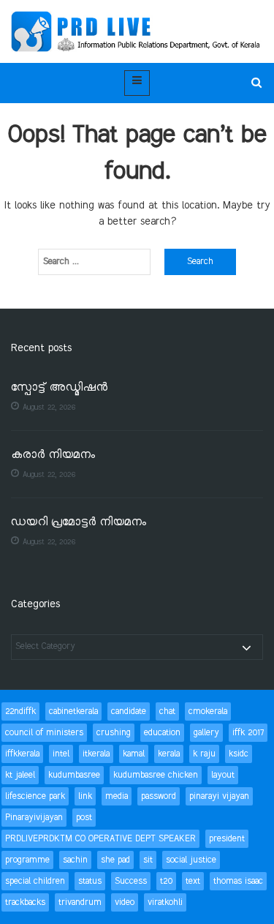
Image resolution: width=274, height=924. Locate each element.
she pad (115, 859)
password (158, 796)
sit (148, 859)
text (193, 881)
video (124, 902)
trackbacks (25, 902)
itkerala (96, 753)
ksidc (238, 753)
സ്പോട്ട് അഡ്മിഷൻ (59, 388)
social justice (191, 859)
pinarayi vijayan (219, 796)
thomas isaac (238, 881)
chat (167, 711)
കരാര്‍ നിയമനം (53, 455)
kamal (134, 753)
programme (27, 859)
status (90, 881)
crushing (113, 732)
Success (131, 881)
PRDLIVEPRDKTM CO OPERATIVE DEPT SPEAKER (100, 838)
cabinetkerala (73, 711)
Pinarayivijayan (34, 817)
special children (35, 881)
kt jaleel (20, 775)
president (227, 838)
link (85, 796)
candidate (128, 711)
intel (61, 753)
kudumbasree (74, 775)
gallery (206, 732)
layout (223, 775)
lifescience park (35, 796)
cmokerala (208, 711)
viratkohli (165, 902)
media (116, 796)
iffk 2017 (248, 732)
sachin (75, 859)
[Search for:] (94, 262)
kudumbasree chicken (155, 775)
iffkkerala (22, 753)
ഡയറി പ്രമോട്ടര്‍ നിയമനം (78, 523)
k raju (204, 753)
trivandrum (80, 902)
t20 (166, 881)
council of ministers (44, 732)
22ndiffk (20, 711)
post (84, 817)
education (162, 732)
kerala (169, 753)
